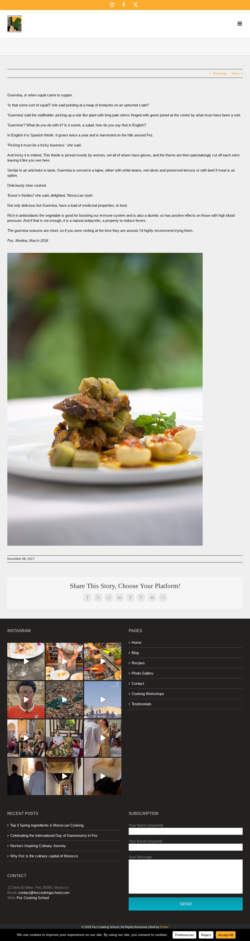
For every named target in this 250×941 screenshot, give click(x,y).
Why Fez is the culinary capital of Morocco (44, 856)
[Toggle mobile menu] (240, 23)
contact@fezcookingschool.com (44, 892)
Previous (220, 73)
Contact (138, 683)
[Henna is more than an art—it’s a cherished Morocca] (64, 738)
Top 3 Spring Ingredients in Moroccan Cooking (46, 825)
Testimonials (141, 704)
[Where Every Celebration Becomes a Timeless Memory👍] (26, 738)
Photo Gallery (142, 673)
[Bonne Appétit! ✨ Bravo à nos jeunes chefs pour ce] (26, 661)
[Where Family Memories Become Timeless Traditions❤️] (102, 738)
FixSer (164, 927)
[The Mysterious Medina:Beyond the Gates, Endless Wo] (26, 776)
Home (136, 642)
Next (235, 73)
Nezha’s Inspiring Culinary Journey (38, 846)
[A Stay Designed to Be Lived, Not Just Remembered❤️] (64, 699)
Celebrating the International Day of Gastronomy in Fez (54, 835)
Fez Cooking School (33, 898)
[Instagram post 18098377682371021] (102, 699)
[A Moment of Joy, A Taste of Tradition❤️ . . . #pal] (102, 661)
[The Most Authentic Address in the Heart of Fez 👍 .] (64, 776)
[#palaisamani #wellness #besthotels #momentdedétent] (102, 776)
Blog (135, 653)
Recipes (138, 663)
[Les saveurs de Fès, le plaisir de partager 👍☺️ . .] (64, 661)
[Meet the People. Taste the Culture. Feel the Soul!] (26, 699)
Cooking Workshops (148, 694)
